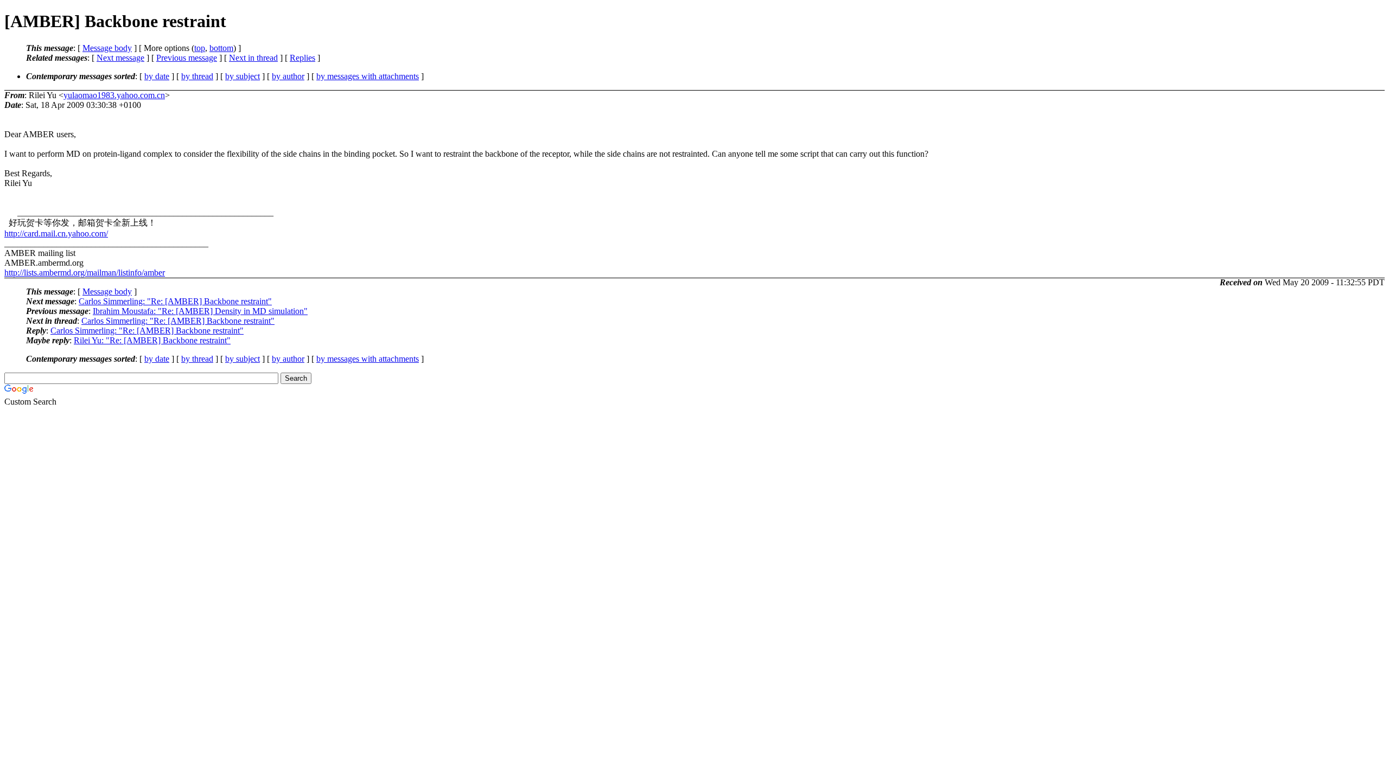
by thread (197, 76)
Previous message (186, 57)
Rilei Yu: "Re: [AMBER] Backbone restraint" (152, 340)
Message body (107, 48)
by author (288, 76)
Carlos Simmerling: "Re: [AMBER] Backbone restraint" (175, 301)
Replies (302, 57)
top (199, 48)
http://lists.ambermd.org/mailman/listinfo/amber (84, 272)
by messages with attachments (367, 76)
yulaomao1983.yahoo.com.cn (114, 95)
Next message (120, 57)
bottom (221, 48)
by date (156, 76)
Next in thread (253, 57)
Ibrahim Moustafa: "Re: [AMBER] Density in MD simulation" (200, 311)
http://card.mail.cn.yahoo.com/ (56, 233)
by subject (242, 76)
